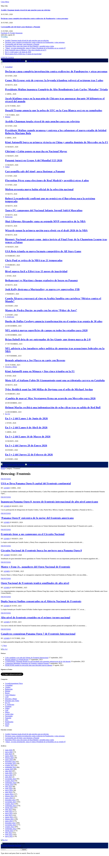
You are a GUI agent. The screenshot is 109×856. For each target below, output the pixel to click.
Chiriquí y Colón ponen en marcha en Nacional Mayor (36, 151)
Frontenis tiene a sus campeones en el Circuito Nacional (32, 534)
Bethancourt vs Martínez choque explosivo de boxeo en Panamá (41, 280)
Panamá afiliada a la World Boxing (17, 659)
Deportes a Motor (11, 367)
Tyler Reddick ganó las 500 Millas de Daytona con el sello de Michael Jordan (49, 389)
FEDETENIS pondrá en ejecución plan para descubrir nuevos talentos (28, 665)
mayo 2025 (9, 775)
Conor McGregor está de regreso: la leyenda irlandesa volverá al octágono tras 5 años (54, 80)
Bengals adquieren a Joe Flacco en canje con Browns (35, 360)
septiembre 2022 (10, 829)
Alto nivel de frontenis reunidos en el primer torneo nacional (35, 617)
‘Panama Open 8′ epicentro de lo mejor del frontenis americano (37, 518)
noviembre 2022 (10, 825)
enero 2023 (9, 821)
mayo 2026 (9, 752)
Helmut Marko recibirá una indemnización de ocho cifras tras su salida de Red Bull (53, 407)
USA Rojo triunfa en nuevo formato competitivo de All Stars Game (43, 251)
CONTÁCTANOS (7, 57)
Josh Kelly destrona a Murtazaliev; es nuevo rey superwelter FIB (42, 289)
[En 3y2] (4, 649)
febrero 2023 (9, 819)
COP (7, 697)
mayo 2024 (9, 790)
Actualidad (8, 67)
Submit (24, 849)
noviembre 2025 (10, 763)
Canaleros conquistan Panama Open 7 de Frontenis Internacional (38, 633)
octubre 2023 (9, 804)
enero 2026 (9, 760)
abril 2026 (8, 754)
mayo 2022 (9, 836)
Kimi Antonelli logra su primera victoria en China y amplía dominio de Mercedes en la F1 (56, 142)
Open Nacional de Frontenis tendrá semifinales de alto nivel (35, 583)
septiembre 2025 (10, 767)
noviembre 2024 (10, 779)
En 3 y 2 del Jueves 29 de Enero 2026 (26, 445)
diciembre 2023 (10, 800)
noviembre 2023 (10, 802)
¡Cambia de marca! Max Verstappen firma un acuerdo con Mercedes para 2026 (50, 398)
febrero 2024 (9, 796)
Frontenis (6, 479)
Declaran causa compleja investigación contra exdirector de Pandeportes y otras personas (34, 18)
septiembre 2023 (10, 806)
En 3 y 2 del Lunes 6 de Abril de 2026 (26, 427)
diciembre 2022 (10, 823)
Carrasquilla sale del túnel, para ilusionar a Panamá (20, 27)
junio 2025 (8, 773)
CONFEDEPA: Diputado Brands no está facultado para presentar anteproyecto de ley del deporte (38, 661)
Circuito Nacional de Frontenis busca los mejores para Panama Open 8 (41, 550)
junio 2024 (8, 788)
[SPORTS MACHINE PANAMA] (25, 61)
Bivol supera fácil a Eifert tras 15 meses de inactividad (23, 54)
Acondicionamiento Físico (14, 683)
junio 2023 (8, 811)
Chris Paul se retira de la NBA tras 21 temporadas (33, 260)
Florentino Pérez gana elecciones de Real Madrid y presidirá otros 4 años (29, 46)
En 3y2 (7, 414)
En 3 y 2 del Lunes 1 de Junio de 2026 (18, 52)
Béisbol (7, 117)
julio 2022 (8, 832)
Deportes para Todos (12, 701)
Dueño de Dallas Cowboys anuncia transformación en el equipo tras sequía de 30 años (53, 321)
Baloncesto (9, 217)
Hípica (7, 712)
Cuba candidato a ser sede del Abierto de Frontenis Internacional (26, 658)
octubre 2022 (9, 827)
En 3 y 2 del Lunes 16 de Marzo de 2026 (27, 436)
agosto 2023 (9, 807)
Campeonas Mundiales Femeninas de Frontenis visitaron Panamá (27, 663)
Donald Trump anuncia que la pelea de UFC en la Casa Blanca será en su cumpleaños (53, 110)
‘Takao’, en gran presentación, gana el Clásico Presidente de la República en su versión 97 (35, 48)
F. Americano (9, 317)
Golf (6, 710)
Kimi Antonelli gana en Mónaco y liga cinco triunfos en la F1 (25, 50)
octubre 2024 (9, 781)
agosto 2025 (9, 769)
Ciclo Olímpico (10, 695)
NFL (6, 720)
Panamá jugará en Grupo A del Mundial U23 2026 (33, 160)
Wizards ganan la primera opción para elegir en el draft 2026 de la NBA (46, 230)
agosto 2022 (9, 830)
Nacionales (9, 716)
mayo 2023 (9, 813)
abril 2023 (8, 815)
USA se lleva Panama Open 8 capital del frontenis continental (36, 483)
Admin (7, 488)
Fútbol (7, 167)
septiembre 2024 (10, 783)
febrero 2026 (9, 758)
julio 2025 (8, 771)
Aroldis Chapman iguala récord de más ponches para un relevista (25, 10)
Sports (7, 724)
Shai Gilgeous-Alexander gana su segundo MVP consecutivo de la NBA (45, 221)
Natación (8, 718)
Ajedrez (7, 687)
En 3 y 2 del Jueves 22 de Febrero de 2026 (29, 454)
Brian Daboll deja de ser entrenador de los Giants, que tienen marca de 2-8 (48, 339)
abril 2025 (8, 777)
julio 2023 (8, 809)
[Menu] (2, 463)
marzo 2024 (9, 794)
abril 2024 (8, 792)
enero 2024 (9, 798)
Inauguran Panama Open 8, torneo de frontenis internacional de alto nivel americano (49, 501)
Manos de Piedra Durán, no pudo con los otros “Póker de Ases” (41, 310)
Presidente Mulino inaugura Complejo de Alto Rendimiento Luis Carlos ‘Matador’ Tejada (56, 89)
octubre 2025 (9, 765)
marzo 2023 (9, 817)
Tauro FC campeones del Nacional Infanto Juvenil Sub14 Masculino (43, 210)
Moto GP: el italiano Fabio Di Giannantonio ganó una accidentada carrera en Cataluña (55, 380)
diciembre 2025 (10, 761)
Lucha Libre (9, 714)
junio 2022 (8, 834)
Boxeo (7, 267)
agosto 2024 (9, 784)
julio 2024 (8, 786)
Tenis (7, 726)
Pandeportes (9, 722)
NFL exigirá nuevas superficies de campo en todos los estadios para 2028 (46, 330)
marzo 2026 (9, 756)
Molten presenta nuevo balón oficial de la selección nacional (39, 189)
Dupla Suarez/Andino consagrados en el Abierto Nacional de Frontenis (41, 601)
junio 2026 (8, 750)
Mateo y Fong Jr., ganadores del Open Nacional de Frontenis (35, 566)
